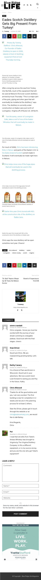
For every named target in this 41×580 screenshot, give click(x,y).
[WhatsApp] (19, 36)
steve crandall (16, 325)
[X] (9, 36)
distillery (21, 250)
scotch (25, 253)
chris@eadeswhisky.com (19, 414)
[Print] (34, 36)
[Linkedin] (24, 36)
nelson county (16, 253)
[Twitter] (27, 5)
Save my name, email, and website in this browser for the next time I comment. (21, 506)
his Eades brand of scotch (12, 153)
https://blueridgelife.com (20, 307)
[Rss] (30, 5)
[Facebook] (24, 5)
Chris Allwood (16, 388)
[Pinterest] (14, 36)
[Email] (29, 36)
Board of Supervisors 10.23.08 (31, 280)
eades (29, 250)
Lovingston (6, 253)
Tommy (6, 31)
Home (4, 12)
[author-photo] (20, 297)
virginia (31, 253)
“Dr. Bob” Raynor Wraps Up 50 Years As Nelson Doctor (10, 281)
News (9, 12)
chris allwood (13, 250)
